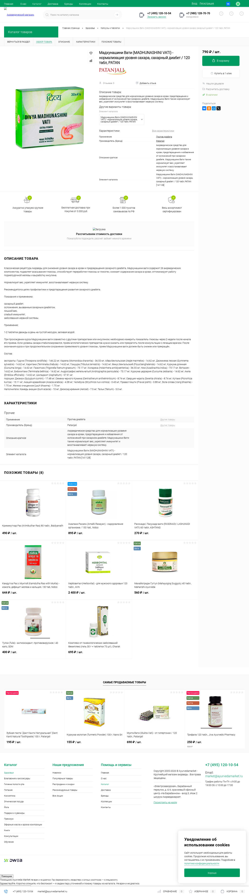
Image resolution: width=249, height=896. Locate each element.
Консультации (11, 836)
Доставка (53, 4)
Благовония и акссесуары (17, 778)
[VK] (228, 4)
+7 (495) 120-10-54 (23, 891)
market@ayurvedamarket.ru (224, 776)
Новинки (57, 772)
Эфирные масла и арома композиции (23, 824)
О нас (23, 4)
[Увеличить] (49, 118)
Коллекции (85, 4)
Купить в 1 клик (223, 73)
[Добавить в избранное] (91, 53)
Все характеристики (163, 130)
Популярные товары (63, 778)
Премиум (9, 819)
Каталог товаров (20, 32)
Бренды (68, 4)
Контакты (102, 4)
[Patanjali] (112, 71)
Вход (194, 3)
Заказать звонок (156, 16)
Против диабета (164, 136)
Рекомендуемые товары (65, 790)
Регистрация (207, 3)
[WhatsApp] (238, 4)
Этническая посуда (14, 801)
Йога (6, 807)
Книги (7, 830)
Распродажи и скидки (63, 784)
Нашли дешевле (215, 83)
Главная (8, 4)
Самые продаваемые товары (124, 682)
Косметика (9, 795)
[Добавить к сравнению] (91, 61)
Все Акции (58, 795)
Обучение (9, 842)
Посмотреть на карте (165, 802)
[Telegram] (233, 4)
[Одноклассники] (209, 108)
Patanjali (160, 141)
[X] (218, 108)
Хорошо (212, 873)
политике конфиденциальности (201, 863)
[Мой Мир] (214, 108)
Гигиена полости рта (14, 784)
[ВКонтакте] (204, 108)
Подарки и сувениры (14, 813)
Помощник (6, 876)
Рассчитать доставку (218, 89)
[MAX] (243, 4)
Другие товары (167, 419)
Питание (8, 790)
